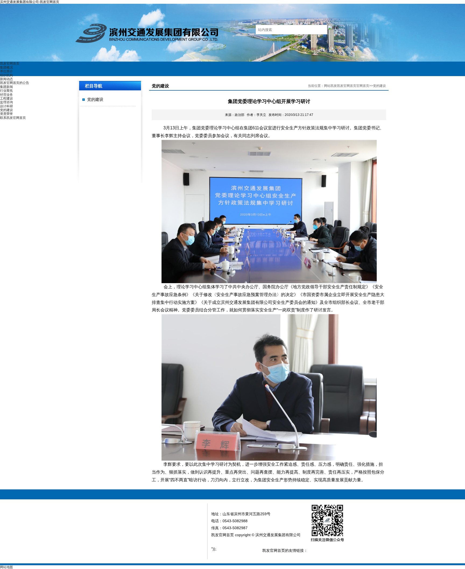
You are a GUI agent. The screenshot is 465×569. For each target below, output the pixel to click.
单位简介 (6, 71)
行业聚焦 (6, 91)
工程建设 (6, 98)
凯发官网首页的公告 (14, 83)
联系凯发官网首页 (13, 118)
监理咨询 (6, 102)
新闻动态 (6, 79)
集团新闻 (6, 87)
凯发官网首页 (9, 63)
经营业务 (6, 95)
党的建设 (6, 110)
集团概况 (6, 67)
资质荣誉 (6, 114)
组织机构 (6, 75)
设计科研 (6, 106)
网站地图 (6, 567)
